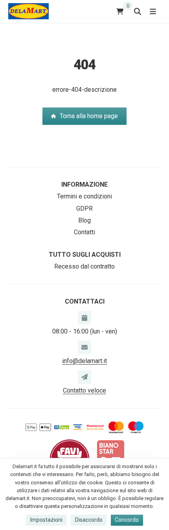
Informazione (84, 184)
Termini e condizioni (84, 196)
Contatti (84, 232)
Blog (84, 220)
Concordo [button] (127, 520)
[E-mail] (84, 347)
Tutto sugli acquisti (85, 254)
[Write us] (84, 377)
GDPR (84, 208)
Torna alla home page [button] (89, 116)
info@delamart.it (84, 361)
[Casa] (28, 11)
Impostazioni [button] (46, 520)
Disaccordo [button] (89, 520)
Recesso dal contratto (84, 266)
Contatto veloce (84, 390)
